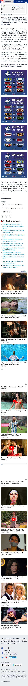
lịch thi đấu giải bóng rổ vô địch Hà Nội (12, 204)
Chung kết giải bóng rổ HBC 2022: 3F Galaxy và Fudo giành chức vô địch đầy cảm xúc (12, 226)
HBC (4, 208)
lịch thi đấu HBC (7, 211)
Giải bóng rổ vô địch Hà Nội (15, 208)
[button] (2, 216)
